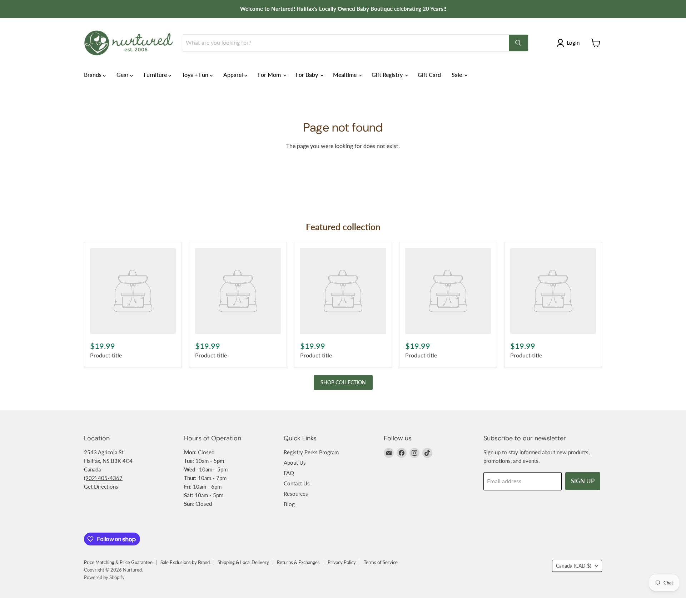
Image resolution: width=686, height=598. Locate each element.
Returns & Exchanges (298, 562)
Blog (289, 504)
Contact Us (297, 483)
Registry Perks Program (311, 452)
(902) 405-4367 (103, 478)
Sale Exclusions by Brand (185, 562)
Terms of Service (381, 562)
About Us (295, 462)
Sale (457, 74)
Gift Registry (388, 74)
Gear (123, 74)
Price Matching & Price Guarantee (118, 562)
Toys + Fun (196, 74)
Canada (573, 566)
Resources (296, 493)
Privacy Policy (342, 562)
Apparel (233, 74)
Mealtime (345, 74)
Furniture (156, 74)
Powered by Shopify (104, 577)
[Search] (518, 43)
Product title (106, 355)
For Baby (307, 74)
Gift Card (429, 74)
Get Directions (101, 486)
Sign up (583, 481)
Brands (93, 74)
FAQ (289, 473)
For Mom (270, 74)
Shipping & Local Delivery (243, 562)
